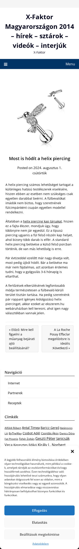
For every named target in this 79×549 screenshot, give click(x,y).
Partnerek (15, 393)
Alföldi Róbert (13, 428)
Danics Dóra (67, 433)
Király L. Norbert (52, 444)
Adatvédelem (40, 544)
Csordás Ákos (50, 433)
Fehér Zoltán (26, 438)
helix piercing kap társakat (42, 221)
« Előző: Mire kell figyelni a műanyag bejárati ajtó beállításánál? (22, 339)
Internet (14, 383)
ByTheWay (15, 433)
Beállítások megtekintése (39, 534)
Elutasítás (39, 522)
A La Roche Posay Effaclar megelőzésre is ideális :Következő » (59, 339)
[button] (72, 451)
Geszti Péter (45, 438)
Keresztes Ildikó (25, 445)
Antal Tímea (31, 427)
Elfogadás (39, 510)
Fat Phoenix (11, 438)
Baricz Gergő (50, 428)
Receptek (15, 403)
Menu (70, 64)
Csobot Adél (31, 433)
